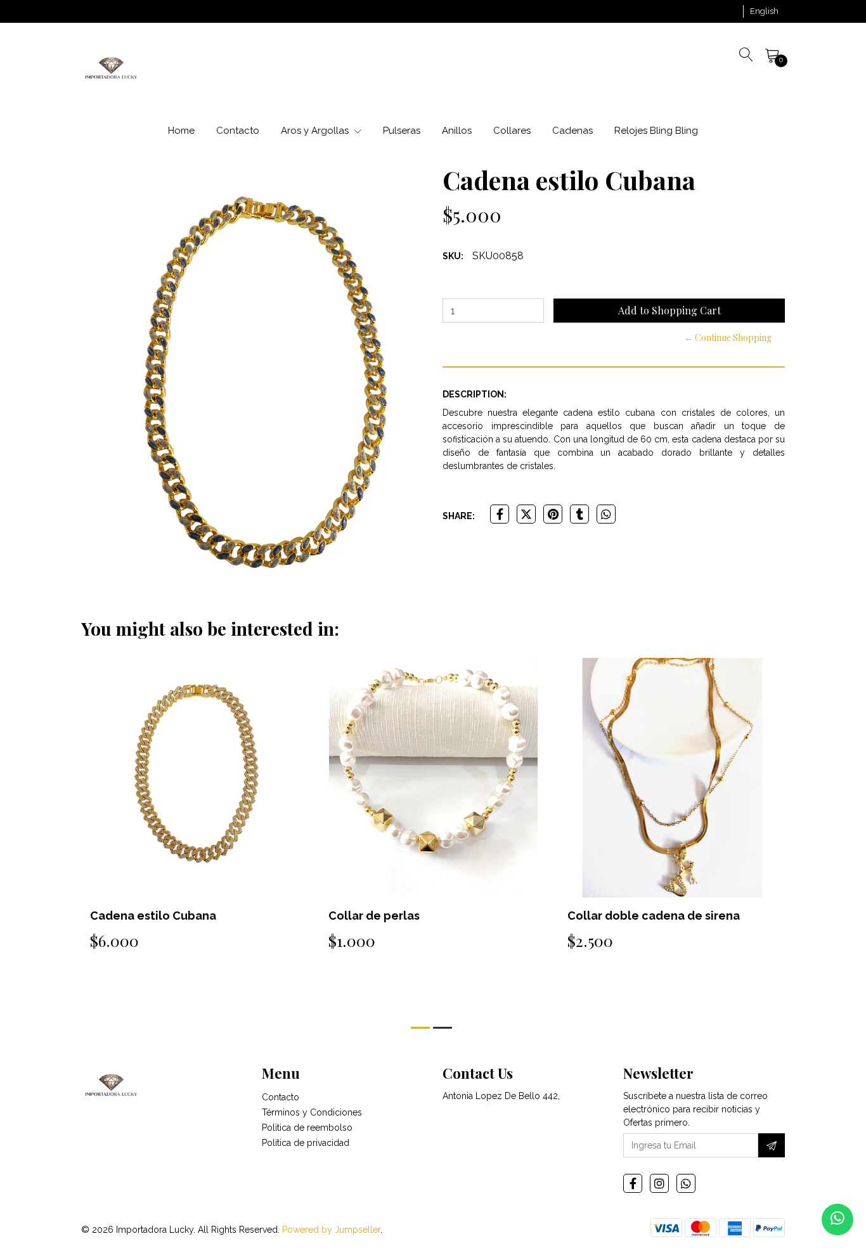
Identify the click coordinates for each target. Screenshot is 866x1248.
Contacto (237, 130)
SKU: (453, 256)
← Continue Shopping (728, 337)
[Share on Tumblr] (579, 514)
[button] (764, 11)
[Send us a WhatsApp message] (837, 1219)
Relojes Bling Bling (656, 130)
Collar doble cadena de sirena (653, 915)
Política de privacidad (305, 1143)
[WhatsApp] (686, 1183)
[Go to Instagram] (659, 1183)
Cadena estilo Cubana (153, 915)
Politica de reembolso (307, 1128)
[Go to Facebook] (633, 1183)
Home (181, 130)
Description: (475, 394)
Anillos (457, 130)
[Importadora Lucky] (111, 67)
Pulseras (401, 130)
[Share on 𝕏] (526, 514)
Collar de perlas (374, 915)
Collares (512, 130)
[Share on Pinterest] (553, 514)
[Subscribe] (771, 1145)
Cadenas (572, 130)
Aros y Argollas (316, 130)
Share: (459, 516)
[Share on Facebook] (499, 514)
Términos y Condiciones (312, 1112)
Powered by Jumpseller (331, 1230)
